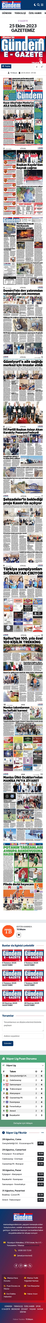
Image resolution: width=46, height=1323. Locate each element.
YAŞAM (32, 1309)
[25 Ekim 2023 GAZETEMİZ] (23, 49)
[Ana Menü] (42, 5)
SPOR (38, 1306)
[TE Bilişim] (8, 931)
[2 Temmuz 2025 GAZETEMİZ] (12, 975)
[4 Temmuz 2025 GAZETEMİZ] (12, 955)
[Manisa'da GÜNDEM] (11, 5)
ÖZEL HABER (35, 13)
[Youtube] (25, 1266)
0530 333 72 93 (24, 1250)
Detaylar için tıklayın (23, 1123)
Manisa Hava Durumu (11, 1279)
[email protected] (31, 1245)
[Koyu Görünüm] (35, 5)
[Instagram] (21, 1266)
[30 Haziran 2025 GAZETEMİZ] (12, 995)
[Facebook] (16, 1266)
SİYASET (24, 1309)
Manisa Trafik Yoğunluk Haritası (31, 1279)
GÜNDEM (6, 13)
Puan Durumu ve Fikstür (12, 1287)
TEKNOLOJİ (20, 13)
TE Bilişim (13, 73)
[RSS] (30, 1266)
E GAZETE (23, 21)
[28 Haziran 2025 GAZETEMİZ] (34, 995)
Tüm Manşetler (33, 1286)
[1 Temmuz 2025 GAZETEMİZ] (34, 975)
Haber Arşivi (32, 1294)
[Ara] (38, 5)
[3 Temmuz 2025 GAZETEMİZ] (34, 955)
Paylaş (7, 66)
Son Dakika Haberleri (10, 1295)
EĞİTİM (23, 1312)
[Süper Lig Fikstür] (42, 1133)
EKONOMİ (16, 1309)
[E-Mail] (19, 935)
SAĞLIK (40, 1309)
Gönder (8, 1043)
